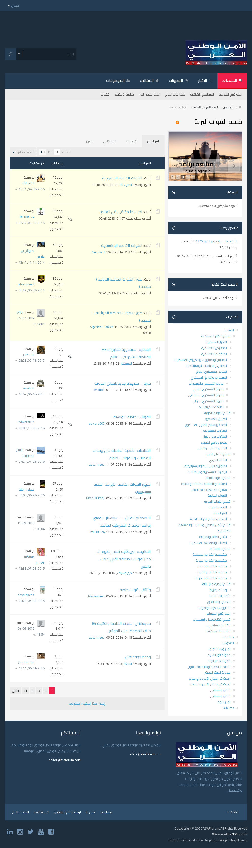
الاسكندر (126, 363)
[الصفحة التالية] (41, 152)
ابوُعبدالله (28, 183)
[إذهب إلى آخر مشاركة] (16, 189)
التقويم (105, 94)
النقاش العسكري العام (211, 371)
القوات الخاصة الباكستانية (121, 245)
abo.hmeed (26, 284)
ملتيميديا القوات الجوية (211, 560)
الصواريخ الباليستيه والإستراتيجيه (205, 466)
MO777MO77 (95, 498)
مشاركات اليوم (175, 94)
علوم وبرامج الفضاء (214, 442)
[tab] (153, 141)
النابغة (128, 664)
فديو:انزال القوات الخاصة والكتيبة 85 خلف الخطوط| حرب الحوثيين (121, 627)
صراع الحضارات (25, 453)
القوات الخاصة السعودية (122, 178)
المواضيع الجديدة (230, 94)
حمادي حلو (26, 489)
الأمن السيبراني (220, 690)
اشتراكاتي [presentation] (109, 141)
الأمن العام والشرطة (213, 537)
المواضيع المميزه (218, 613)
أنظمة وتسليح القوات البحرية (208, 519)
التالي (15, 691)
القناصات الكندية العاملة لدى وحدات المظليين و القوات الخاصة (122, 454)
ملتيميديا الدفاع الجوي (211, 572)
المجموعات (115, 80)
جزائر (20, 312)
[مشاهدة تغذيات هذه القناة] (178, 123)
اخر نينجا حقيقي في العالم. (121, 211)
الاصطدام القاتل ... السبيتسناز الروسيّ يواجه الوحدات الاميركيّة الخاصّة (122, 521)
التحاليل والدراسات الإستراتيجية (206, 366)
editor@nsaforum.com (145, 754)
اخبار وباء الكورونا (219, 649)
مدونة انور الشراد (219, 655)
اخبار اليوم (223, 702)
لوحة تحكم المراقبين (67, 812)
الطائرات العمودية (215, 430)
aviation (99, 390)
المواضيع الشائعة (202, 94)
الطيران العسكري (215, 419)
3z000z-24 (26, 217)
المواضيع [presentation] (153, 141)
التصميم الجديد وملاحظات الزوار (209, 666)
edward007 (97, 423)
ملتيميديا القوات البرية (212, 566)
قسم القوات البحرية (217, 501)
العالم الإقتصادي (218, 602)
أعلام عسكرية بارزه (211, 407)
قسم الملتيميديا (219, 548)
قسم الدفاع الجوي (217, 454)
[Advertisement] (126, 22)
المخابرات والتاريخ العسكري (209, 377)
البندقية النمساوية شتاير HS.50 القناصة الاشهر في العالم (126, 353)
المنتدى (228, 107)
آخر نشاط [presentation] (131, 141)
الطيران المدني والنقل (212, 448)
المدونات (176, 80)
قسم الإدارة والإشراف (215, 584)
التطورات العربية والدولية (213, 607)
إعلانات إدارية (218, 590)
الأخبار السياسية (219, 596)
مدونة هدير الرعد (219, 661)
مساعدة (106, 812)
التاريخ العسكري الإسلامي (205, 395)
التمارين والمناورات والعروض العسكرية (200, 360)
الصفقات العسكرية (214, 354)
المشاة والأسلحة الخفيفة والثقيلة (204, 484)
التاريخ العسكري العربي (208, 389)
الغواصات (220, 513)
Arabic (234, 812)
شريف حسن (26, 662)
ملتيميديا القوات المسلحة (209, 554)
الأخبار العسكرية (216, 342)
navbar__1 (41, 812)
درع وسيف (124, 573)
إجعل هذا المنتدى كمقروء (87, 703)
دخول (15, 5)
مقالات (229, 637)
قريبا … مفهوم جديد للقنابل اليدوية (122, 383)
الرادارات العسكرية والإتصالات (207, 472)
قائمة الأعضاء (124, 94)
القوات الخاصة (217, 495)
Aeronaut (98, 252)
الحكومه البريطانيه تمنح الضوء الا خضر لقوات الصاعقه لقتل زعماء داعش (124, 559)
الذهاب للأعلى (19, 812)
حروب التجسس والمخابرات (206, 383)
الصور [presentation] (89, 141)
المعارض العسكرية (214, 348)
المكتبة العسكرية (218, 631)
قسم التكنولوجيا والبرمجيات (211, 619)
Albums (228, 708)
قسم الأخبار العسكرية (215, 336)
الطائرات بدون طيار (215, 436)
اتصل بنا (91, 812)
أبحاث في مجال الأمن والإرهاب (209, 678)
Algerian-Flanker (101, 327)
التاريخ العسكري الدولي (207, 401)
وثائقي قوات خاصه (135, 589)
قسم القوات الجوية (217, 413)
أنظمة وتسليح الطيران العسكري (206, 425)
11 (25, 691)
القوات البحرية (217, 507)
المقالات (147, 80)
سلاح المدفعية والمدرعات (209, 489)
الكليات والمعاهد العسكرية (208, 543)
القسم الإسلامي (218, 625)
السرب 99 (126, 185)
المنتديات (229, 80)
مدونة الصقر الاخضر (217, 672)
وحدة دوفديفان (138, 657)
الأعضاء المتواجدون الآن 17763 (216, 241)
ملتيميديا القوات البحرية (211, 578)
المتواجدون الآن (149, 94)
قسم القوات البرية (205, 107)
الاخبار (202, 80)
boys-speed (96, 596)
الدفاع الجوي (218, 460)
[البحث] (10, 54)
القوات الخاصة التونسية (132, 416)
